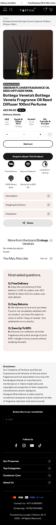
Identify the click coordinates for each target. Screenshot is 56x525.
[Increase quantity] (40, 134)
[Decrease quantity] (7, 134)
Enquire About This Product (28, 156)
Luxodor (27, 514)
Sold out (28, 144)
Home (6, 18)
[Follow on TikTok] (40, 445)
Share (30, 223)
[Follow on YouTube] (32, 445)
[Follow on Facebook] (16, 445)
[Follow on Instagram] (24, 445)
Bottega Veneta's (11, 84)
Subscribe (28, 429)
